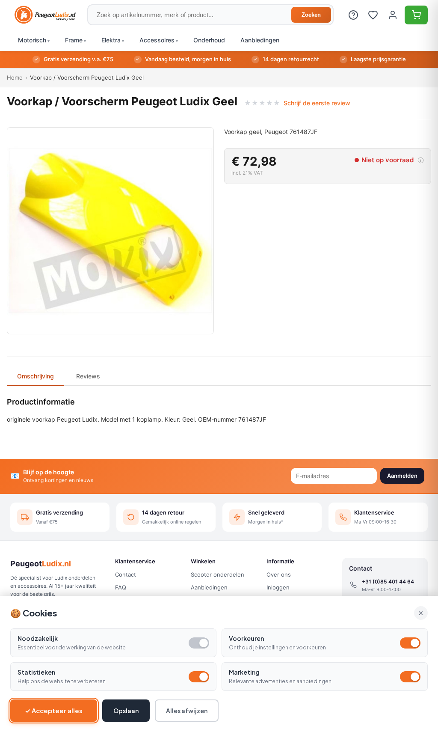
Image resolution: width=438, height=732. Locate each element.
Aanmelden (402, 475)
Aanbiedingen (209, 587)
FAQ (120, 587)
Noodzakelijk (38, 638)
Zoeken (311, 15)
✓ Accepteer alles (54, 710)
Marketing (244, 672)
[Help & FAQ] (353, 15)
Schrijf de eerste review (317, 103)
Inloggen (278, 587)
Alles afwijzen (186, 710)
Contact (125, 574)
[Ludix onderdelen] (45, 15)
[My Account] (392, 15)
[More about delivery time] (420, 160)
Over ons (278, 574)
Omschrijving (35, 376)
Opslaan (126, 710)
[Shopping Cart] (416, 15)
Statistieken (36, 672)
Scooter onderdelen (217, 574)
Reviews (88, 376)
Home (15, 77)
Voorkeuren (246, 638)
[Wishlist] (373, 15)
